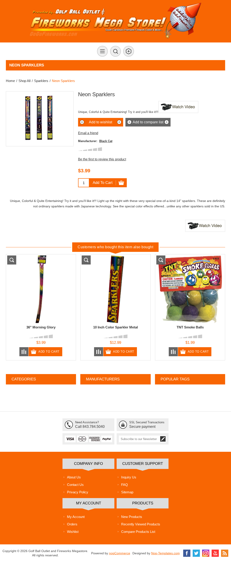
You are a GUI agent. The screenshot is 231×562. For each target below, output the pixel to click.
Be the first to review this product (102, 159)
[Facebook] (186, 553)
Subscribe (162, 439)
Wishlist (73, 532)
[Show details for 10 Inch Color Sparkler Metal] (115, 289)
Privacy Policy (77, 492)
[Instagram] (205, 553)
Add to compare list (148, 122)
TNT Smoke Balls (190, 327)
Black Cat (105, 141)
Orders (72, 524)
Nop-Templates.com (165, 553)
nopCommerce (119, 553)
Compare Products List (138, 532)
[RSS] (224, 553)
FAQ (124, 485)
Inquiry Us (128, 477)
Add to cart (103, 182)
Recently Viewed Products (140, 524)
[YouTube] (215, 553)
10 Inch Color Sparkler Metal (115, 327)
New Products (131, 517)
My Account (76, 517)
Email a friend (88, 133)
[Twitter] (196, 553)
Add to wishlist (100, 122)
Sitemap (127, 492)
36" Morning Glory (40, 327)
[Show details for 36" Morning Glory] (41, 289)
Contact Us (75, 485)
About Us (74, 477)
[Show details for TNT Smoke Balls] (190, 289)
